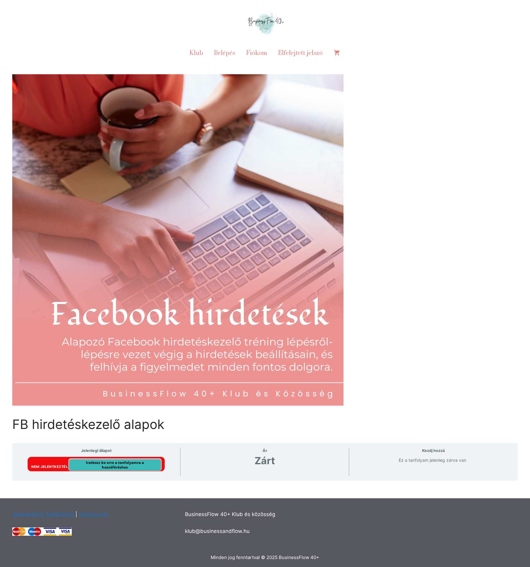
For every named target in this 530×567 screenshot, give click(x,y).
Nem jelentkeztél (50, 466)
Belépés (224, 52)
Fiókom (256, 52)
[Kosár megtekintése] (336, 53)
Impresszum (94, 514)
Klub (196, 52)
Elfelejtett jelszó (300, 52)
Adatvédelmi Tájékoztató (43, 514)
